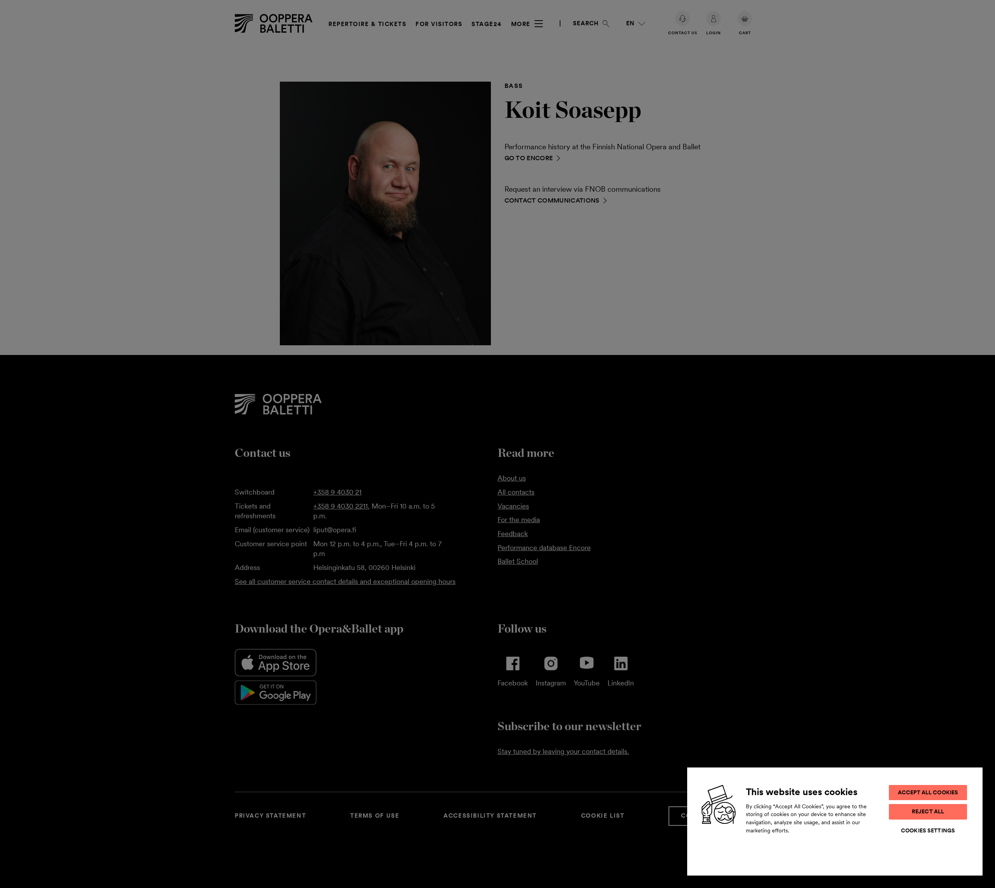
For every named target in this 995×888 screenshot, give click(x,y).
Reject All (928, 811)
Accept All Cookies (928, 792)
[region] (835, 821)
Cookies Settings (928, 830)
